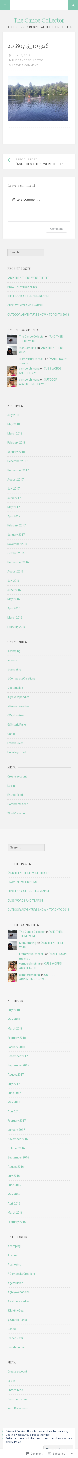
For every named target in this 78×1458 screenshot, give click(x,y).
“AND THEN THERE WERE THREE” (28, 277)
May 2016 (13, 599)
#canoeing (14, 669)
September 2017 (18, 470)
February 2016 (16, 626)
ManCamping (27, 347)
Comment (56, 228)
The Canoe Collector (39, 20)
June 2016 (14, 590)
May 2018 (13, 424)
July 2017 (13, 488)
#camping (13, 651)
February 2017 (16, 525)
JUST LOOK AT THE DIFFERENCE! (28, 296)
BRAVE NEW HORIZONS (22, 287)
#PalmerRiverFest (18, 706)
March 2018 (14, 433)
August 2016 (15, 571)
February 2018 (16, 442)
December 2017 (17, 461)
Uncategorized (16, 752)
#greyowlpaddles (18, 697)
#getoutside (15, 687)
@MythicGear (15, 715)
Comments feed (17, 804)
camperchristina (29, 368)
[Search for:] (25, 252)
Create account (17, 776)
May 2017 (13, 507)
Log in (11, 785)
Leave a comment (25, 65)
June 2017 (14, 497)
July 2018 (13, 415)
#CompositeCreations (21, 678)
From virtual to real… (31, 358)
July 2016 (13, 580)
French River (15, 743)
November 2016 (17, 544)
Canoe (11, 733)
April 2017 (13, 516)
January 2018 (16, 451)
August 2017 (15, 479)
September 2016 (18, 562)
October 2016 (16, 553)
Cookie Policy (13, 1442)
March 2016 (14, 617)
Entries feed (15, 794)
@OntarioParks (17, 724)
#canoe (12, 660)
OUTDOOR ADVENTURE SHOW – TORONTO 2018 (38, 314)
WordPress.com (17, 813)
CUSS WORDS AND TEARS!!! (25, 305)
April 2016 (13, 608)
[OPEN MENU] (5, 5)
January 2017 (16, 534)
